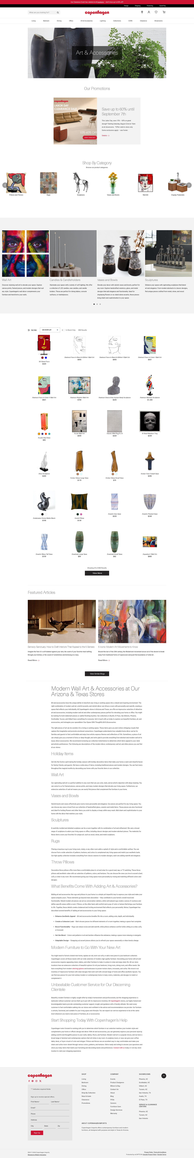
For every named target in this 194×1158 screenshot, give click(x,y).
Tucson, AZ (143, 1089)
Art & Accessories (86, 21)
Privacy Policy (148, 1152)
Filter (34, 330)
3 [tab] (100, 304)
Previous (5, 183)
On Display (47, 330)
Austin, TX (143, 1096)
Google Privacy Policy (149, 1154)
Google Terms (161, 1154)
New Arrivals (86, 1096)
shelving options (78, 969)
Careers (113, 1103)
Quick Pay (162, 6)
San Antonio (143, 1118)
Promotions (86, 1103)
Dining (59, 21)
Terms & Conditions (160, 1152)
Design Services (116, 1110)
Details (104, 136)
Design (126, 6)
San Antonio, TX (145, 1093)
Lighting (103, 21)
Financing (150, 6)
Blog (112, 1096)
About (112, 1093)
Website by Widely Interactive (37, 1155)
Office (71, 21)
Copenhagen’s (115, 1001)
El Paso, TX (143, 1100)
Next (189, 183)
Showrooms (158, 21)
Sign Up (37, 1133)
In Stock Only (70, 330)
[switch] (63, 330)
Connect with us (119, 1048)
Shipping (137, 6)
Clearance (143, 21)
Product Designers (117, 1082)
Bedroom (46, 21)
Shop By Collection (88, 1093)
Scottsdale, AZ (144, 1082)
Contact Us (114, 1089)
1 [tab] (94, 304)
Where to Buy (115, 1086)
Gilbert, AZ (143, 1086)
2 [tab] (97, 304)
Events (112, 1079)
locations (100, 2)
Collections (117, 21)
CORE (130, 21)
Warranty (113, 1113)
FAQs (112, 1100)
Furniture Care (115, 1106)
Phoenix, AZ (143, 1079)
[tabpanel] (25, 264)
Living (34, 21)
